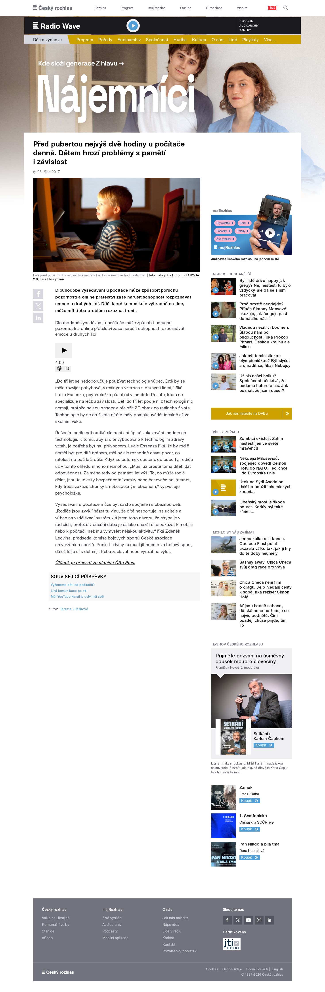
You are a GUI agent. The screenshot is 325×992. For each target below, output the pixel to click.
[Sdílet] (67, 369)
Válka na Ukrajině (56, 918)
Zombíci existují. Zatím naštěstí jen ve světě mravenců (261, 443)
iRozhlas (100, 8)
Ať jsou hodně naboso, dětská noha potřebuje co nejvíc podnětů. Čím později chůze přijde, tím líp (264, 615)
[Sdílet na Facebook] (38, 294)
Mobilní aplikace (115, 938)
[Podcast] (59, 369)
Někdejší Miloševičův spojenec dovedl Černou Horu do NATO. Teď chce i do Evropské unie (263, 465)
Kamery (245, 30)
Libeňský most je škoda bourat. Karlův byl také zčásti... (262, 507)
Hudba (180, 39)
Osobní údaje (232, 969)
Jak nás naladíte (175, 918)
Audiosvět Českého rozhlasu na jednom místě (245, 259)
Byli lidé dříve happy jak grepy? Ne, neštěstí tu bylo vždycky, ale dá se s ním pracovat (265, 287)
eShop (47, 938)
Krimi (243, 223)
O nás (217, 39)
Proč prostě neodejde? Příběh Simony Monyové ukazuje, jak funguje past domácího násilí (263, 311)
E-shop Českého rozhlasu (238, 644)
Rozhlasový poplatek (179, 951)
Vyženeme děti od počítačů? (73, 585)
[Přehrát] (63, 350)
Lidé (233, 39)
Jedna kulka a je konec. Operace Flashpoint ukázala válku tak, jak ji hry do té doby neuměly (265, 546)
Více (270, 39)
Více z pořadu (226, 432)
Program (127, 8)
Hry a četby (223, 223)
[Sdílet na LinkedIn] (38, 318)
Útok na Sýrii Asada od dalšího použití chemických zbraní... (265, 487)
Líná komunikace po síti (69, 591)
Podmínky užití (257, 969)
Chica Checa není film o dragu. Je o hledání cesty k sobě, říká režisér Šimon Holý (265, 589)
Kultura (199, 39)
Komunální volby (55, 925)
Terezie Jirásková (74, 609)
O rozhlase (214, 8)
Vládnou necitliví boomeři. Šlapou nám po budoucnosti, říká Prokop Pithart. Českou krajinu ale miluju (264, 337)
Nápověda (170, 925)
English (277, 969)
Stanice (185, 8)
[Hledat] (286, 8)
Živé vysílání (223, 239)
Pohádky (221, 231)
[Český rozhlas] (52, 8)
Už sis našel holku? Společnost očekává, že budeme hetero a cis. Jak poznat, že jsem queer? (263, 383)
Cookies (212, 969)
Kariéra (168, 938)
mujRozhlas (156, 8)
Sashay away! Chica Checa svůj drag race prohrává (265, 564)
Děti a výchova (47, 39)
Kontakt (168, 944)
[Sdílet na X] (38, 306)
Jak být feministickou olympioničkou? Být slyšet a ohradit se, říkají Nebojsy (264, 360)
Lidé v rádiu (172, 931)
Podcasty (110, 931)
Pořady (105, 39)
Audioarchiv (248, 25)
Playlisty (250, 39)
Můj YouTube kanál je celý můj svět (77, 596)
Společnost (157, 39)
